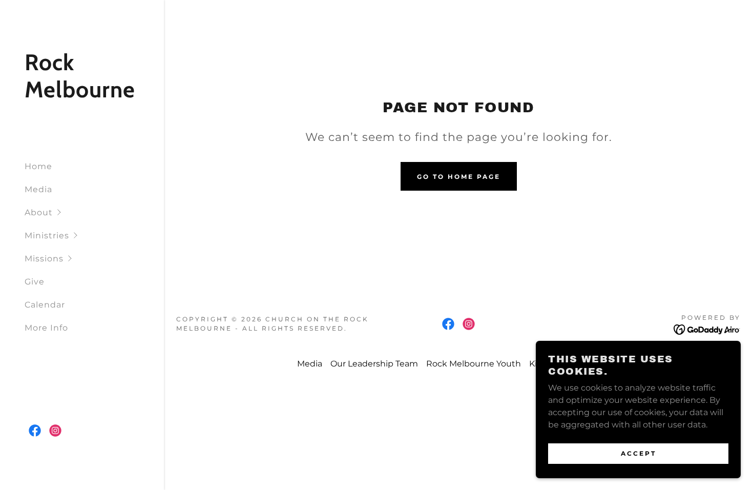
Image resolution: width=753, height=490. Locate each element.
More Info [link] (46, 328)
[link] (82, 94)
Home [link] (38, 166)
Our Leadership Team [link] (374, 364)
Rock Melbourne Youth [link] (473, 364)
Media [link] (38, 189)
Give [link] (35, 282)
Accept (638, 453)
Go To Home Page (458, 176)
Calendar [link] (45, 305)
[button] (94, 212)
